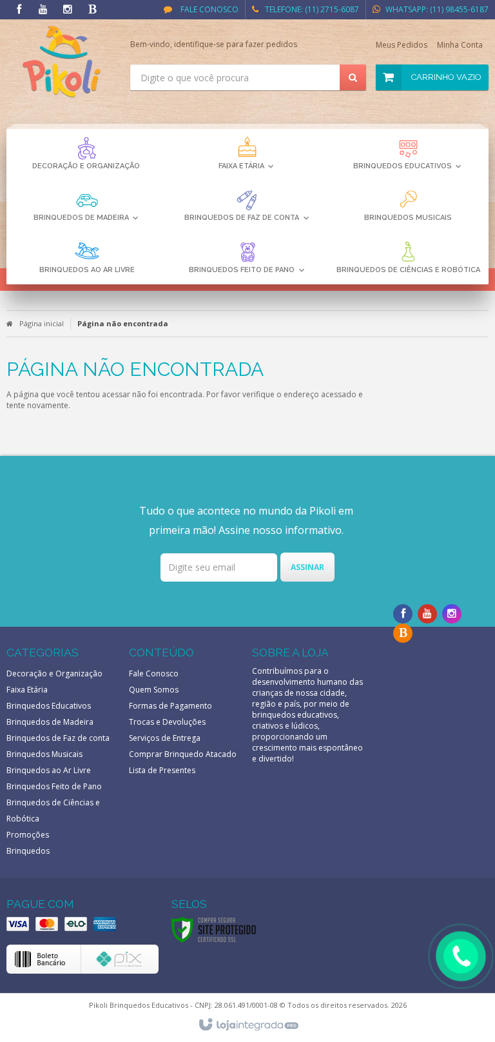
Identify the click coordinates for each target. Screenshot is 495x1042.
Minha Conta (460, 44)
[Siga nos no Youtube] (43, 10)
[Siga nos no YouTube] (427, 614)
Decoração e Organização (54, 673)
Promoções (27, 834)
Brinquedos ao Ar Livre (48, 770)
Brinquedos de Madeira (49, 721)
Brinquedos (28, 850)
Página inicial (41, 323)
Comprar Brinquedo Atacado (183, 754)
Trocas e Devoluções (167, 721)
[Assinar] (307, 567)
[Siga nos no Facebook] (18, 10)
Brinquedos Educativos (48, 705)
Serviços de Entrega (164, 737)
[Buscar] (353, 77)
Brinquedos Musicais (44, 754)
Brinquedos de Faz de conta (58, 737)
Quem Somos (154, 689)
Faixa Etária (27, 689)
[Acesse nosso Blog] (92, 10)
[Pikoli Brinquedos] (61, 62)
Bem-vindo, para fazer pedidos (213, 44)
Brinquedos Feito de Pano (54, 786)
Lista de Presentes (162, 770)
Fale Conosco (208, 9)
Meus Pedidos (401, 44)
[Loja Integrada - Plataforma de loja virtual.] (248, 1025)
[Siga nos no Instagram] (67, 10)
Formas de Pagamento (170, 705)
